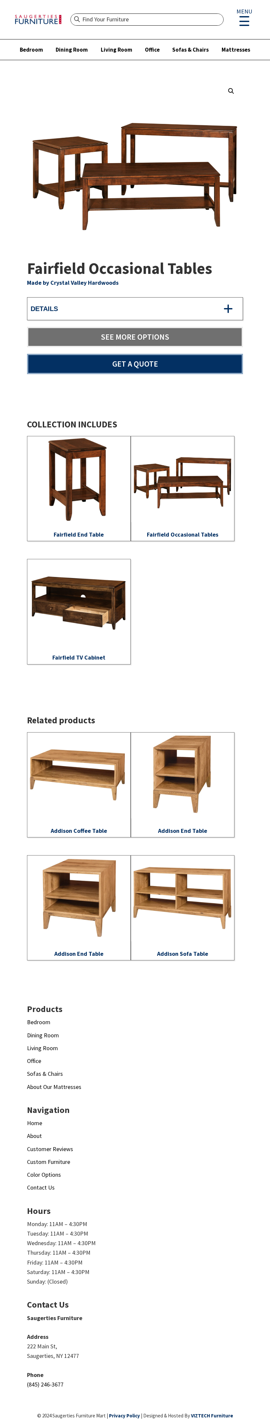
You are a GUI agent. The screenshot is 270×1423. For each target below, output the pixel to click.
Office (152, 49)
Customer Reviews (50, 1149)
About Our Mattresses (54, 1087)
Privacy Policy (124, 1415)
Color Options (44, 1174)
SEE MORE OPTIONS (135, 337)
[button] (231, 91)
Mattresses (236, 49)
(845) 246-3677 (45, 1384)
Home (34, 1123)
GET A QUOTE (135, 364)
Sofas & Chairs (190, 49)
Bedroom (31, 49)
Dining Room (72, 49)
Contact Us (41, 1187)
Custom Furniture (48, 1162)
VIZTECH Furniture (212, 1415)
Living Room (116, 49)
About (34, 1136)
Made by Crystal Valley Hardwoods (73, 282)
